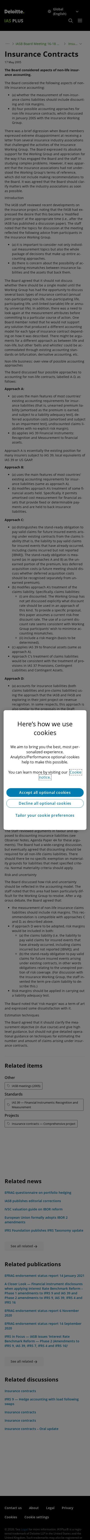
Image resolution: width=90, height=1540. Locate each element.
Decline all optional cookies (45, 803)
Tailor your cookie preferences (45, 815)
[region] (45, 770)
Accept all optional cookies (45, 792)
